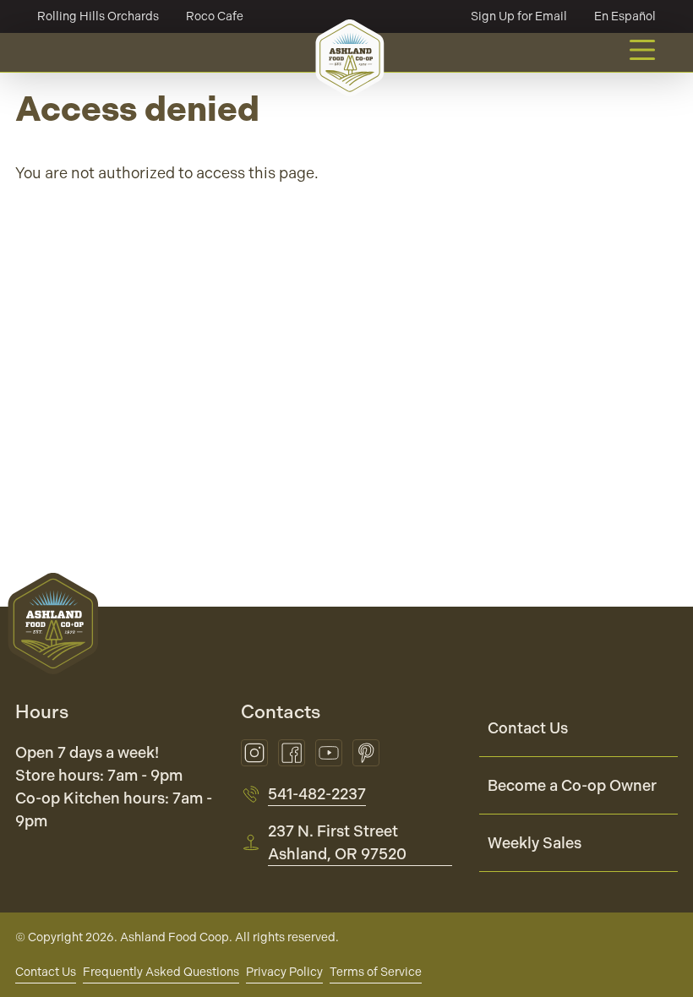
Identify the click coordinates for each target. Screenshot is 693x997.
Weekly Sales (534, 843)
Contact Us (528, 728)
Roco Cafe (214, 16)
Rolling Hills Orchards (98, 16)
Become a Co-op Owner (572, 785)
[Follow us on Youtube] (328, 752)
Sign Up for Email (519, 16)
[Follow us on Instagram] (254, 752)
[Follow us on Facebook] (291, 752)
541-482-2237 (317, 794)
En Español (625, 16)
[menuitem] (578, 728)
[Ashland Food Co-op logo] (350, 57)
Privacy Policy (284, 971)
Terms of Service (376, 971)
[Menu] (642, 49)
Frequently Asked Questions (161, 971)
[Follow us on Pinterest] (365, 752)
